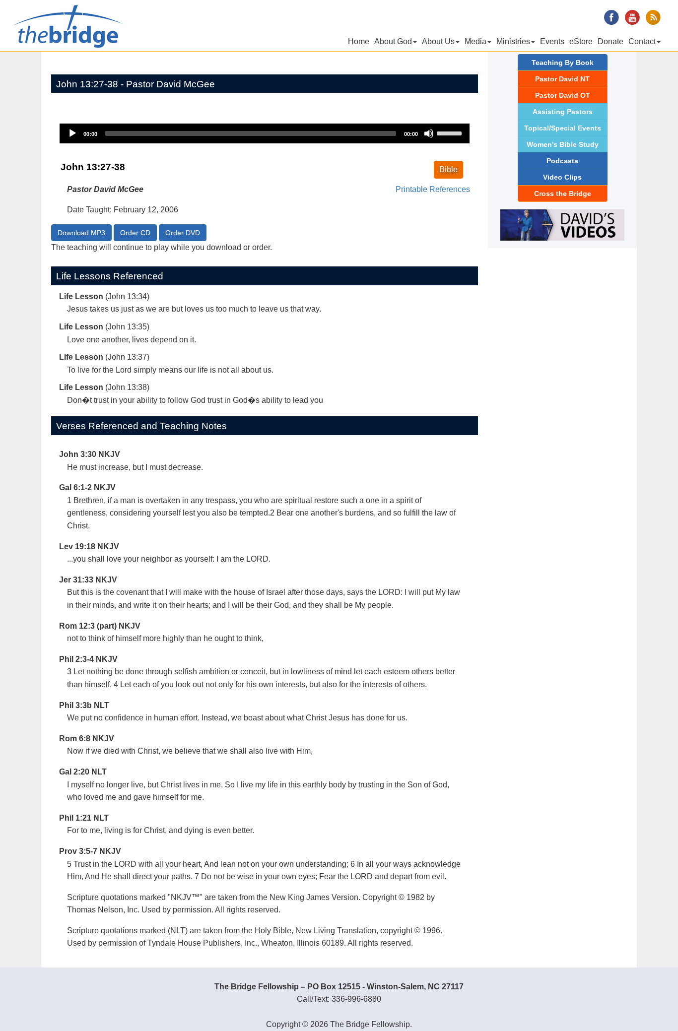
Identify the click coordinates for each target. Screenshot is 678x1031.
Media (475, 41)
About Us (438, 41)
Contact (642, 41)
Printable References (433, 189)
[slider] (451, 132)
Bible (448, 169)
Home (358, 41)
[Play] (72, 133)
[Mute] (429, 133)
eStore (581, 41)
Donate (610, 41)
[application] (265, 133)
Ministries (513, 41)
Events (552, 41)
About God (393, 41)
